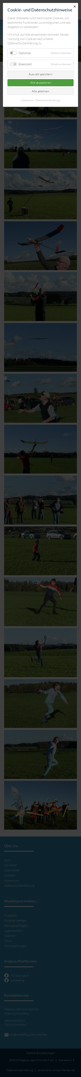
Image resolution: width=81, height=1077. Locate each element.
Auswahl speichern (40, 74)
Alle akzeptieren (40, 82)
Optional (24, 53)
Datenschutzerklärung (47, 100)
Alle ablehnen (40, 91)
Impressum (27, 100)
